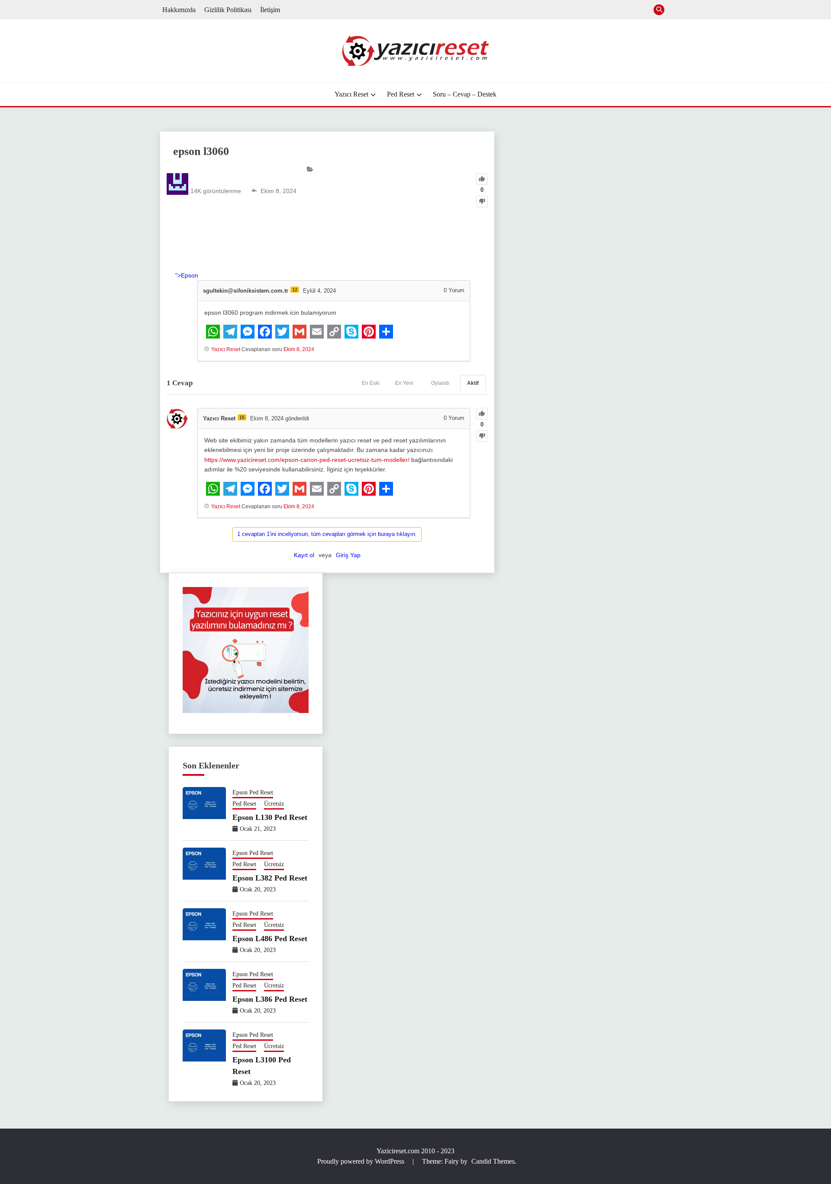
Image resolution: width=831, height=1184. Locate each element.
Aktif (473, 383)
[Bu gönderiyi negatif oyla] (482, 201)
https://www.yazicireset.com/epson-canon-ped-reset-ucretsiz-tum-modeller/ (306, 459)
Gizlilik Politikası (227, 9)
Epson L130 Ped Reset (269, 817)
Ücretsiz (274, 803)
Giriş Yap (348, 555)
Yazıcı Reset (351, 94)
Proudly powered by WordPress (361, 1161)
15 (242, 417)
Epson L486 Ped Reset (269, 938)
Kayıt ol (304, 555)
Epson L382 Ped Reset (269, 878)
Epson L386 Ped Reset (269, 999)
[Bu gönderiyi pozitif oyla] (482, 179)
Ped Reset (400, 94)
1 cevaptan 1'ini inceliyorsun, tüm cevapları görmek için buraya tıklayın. (327, 534)
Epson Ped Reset (252, 792)
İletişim (270, 9)
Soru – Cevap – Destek (464, 94)
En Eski (371, 383)
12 (294, 289)
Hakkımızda (179, 9)
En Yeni (404, 383)
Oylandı (440, 383)
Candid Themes (493, 1161)
